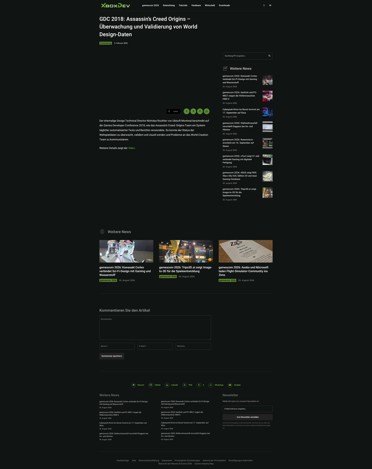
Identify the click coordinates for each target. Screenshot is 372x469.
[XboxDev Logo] (115, 5)
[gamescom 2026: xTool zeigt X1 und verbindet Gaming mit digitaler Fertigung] (268, 159)
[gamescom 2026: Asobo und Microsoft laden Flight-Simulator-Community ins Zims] (246, 251)
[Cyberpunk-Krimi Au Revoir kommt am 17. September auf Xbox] (268, 112)
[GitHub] (150, 385)
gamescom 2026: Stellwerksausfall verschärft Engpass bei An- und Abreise (240, 126)
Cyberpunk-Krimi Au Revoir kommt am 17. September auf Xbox (241, 111)
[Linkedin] (167, 385)
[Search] (269, 56)
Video (131, 148)
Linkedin (174, 385)
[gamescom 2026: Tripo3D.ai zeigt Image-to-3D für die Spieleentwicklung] (268, 192)
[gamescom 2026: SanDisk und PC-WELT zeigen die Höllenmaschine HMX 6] (268, 96)
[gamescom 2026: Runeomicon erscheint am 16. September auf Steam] (268, 143)
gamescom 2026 (108, 280)
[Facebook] (186, 111)
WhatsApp (219, 385)
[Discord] (133, 385)
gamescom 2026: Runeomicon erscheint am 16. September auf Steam (238, 143)
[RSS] (184, 385)
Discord (141, 385)
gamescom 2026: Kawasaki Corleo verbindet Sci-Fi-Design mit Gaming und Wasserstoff (240, 79)
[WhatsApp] (207, 111)
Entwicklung (105, 43)
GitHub (157, 385)
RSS (190, 385)
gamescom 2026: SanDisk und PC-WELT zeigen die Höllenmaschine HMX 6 (240, 96)
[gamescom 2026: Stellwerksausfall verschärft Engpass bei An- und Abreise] (268, 126)
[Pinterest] (200, 111)
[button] (187, 460)
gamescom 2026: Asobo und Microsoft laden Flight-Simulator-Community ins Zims (243, 271)
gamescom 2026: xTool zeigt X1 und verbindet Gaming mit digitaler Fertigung (241, 159)
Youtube (237, 385)
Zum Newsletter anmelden (248, 417)
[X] (264, 5)
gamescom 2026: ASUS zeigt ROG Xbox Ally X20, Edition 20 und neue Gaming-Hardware (240, 176)
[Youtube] (270, 5)
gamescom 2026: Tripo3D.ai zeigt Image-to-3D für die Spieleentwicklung (239, 192)
